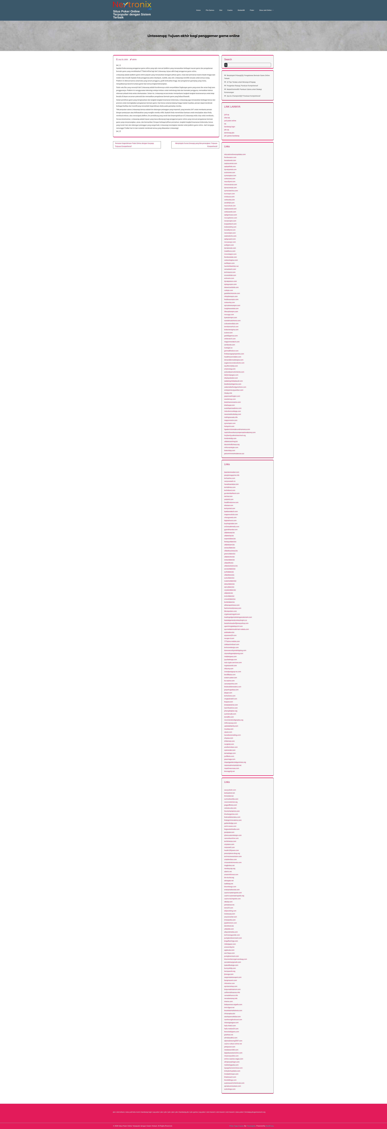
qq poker (156, 1112)
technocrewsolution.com (233, 856)
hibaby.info (228, 393)
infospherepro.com (231, 296)
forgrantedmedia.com (231, 829)
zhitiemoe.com (229, 741)
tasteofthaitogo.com (231, 965)
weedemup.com (230, 399)
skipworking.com (230, 911)
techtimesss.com (230, 841)
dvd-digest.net (229, 1007)
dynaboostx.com (230, 248)
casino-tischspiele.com (232, 899)
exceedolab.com (230, 275)
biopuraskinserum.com (232, 989)
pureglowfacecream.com (233, 938)
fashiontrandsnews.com (232, 608)
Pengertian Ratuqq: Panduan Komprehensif (242, 86)
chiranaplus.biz (229, 1013)
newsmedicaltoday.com (232, 414)
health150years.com (231, 850)
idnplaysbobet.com (231, 378)
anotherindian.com (231, 747)
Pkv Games (210, 10)
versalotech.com (230, 269)
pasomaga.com (229, 759)
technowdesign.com (231, 647)
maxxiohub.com (230, 206)
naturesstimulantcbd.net (232, 765)
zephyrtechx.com (230, 236)
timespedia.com (230, 920)
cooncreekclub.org (230, 802)
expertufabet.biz (230, 538)
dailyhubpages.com (231, 375)
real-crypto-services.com (233, 662)
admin (134, 59)
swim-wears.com (230, 826)
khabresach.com (230, 1077)
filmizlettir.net (229, 796)
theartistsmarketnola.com (233, 1010)
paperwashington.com (232, 396)
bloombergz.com (230, 886)
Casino (230, 10)
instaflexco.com (229, 251)
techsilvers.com (229, 696)
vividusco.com (229, 197)
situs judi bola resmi (133, 1112)
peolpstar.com (229, 832)
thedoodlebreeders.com (232, 687)
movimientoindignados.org (233, 720)
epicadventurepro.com (232, 305)
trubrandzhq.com (230, 227)
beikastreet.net (229, 793)
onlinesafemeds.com (231, 526)
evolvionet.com (229, 172)
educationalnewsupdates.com (235, 154)
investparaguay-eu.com (232, 671)
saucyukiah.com (230, 790)
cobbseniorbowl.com (231, 644)
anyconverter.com (230, 917)
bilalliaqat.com (229, 405)
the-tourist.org (229, 877)
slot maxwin (211, 1112)
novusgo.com (229, 314)
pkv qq (226, 130)
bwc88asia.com (229, 674)
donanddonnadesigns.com (233, 360)
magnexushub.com (231, 514)
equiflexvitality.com (231, 366)
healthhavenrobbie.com (232, 357)
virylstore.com (229, 844)
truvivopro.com (229, 193)
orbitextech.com (230, 339)
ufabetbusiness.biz (231, 551)
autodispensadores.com (232, 408)
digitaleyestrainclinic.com (233, 1053)
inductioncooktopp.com (232, 411)
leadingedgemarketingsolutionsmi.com (238, 617)
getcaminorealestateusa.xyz (234, 453)
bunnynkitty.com (230, 968)
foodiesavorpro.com (231, 299)
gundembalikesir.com (231, 493)
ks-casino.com (229, 680)
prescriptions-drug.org (232, 853)
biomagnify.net (229, 771)
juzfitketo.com (229, 756)
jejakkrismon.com (230, 923)
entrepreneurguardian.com (233, 390)
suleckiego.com (229, 1089)
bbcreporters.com (230, 611)
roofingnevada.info (231, 417)
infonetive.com (229, 983)
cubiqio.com (228, 290)
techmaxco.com (229, 272)
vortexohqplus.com (231, 260)
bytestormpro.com (230, 317)
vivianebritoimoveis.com (232, 862)
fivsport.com (228, 702)
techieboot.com (229, 490)
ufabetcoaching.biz (231, 441)
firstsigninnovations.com (232, 820)
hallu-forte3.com (230, 1025)
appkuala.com (229, 950)
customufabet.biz (230, 581)
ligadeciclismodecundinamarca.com (237, 429)
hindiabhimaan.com (231, 1074)
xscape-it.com (229, 638)
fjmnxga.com (228, 974)
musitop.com (228, 729)
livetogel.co (228, 348)
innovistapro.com (230, 254)
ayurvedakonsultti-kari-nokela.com (236, 629)
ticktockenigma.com (231, 329)
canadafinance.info (231, 995)
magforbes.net (229, 865)
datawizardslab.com (231, 287)
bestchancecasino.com (232, 402)
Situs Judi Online (265, 10)
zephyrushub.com (230, 163)
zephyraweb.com (230, 209)
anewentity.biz (229, 947)
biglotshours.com (230, 520)
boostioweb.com (230, 160)
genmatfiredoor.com (231, 351)
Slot (220, 10)
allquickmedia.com (231, 932)
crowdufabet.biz (230, 599)
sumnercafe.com (230, 714)
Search (228, 59)
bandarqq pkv (184, 1112)
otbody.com (228, 902)
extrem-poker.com (230, 677)
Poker (252, 10)
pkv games (194, 1112)
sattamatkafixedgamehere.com (235, 387)
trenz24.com (228, 908)
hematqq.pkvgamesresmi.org (255, 1112)
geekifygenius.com (231, 336)
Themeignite (251, 1126)
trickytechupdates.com (232, 1071)
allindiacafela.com (230, 1038)
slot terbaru (121, 1112)
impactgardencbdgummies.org (235, 762)
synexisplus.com (230, 175)
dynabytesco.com (230, 281)
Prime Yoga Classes (236, 1126)
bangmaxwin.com (230, 980)
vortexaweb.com (230, 212)
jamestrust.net (229, 905)
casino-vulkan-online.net (233, 1044)
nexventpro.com (230, 233)
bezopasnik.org (229, 971)
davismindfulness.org (231, 444)
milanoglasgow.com (231, 1022)
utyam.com (228, 732)
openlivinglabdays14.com (233, 626)
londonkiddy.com (230, 438)
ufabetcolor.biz (229, 557)
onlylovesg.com (229, 369)
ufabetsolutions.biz (231, 566)
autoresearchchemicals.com (234, 1083)
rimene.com (228, 1001)
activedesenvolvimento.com (234, 372)
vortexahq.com (229, 200)
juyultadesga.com (230, 659)
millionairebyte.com (231, 447)
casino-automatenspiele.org (234, 896)
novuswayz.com (230, 242)
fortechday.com (229, 450)
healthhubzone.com (231, 502)
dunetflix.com (229, 717)
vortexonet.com (229, 178)
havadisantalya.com (231, 484)
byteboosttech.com (231, 511)
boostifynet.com (229, 230)
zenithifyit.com (229, 203)
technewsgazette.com (232, 935)
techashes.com (229, 478)
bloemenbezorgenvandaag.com (235, 959)
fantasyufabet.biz (230, 541)
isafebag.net (228, 883)
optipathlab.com (230, 166)
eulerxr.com (228, 332)
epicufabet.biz (229, 587)
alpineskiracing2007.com (233, 1041)
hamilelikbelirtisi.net (231, 266)
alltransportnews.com (231, 605)
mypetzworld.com (230, 665)
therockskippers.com (231, 1032)
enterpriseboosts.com (232, 889)
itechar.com (228, 496)
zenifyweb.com (229, 345)
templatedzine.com (231, 705)
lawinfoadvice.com (231, 708)
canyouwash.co (229, 481)
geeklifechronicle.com (232, 293)
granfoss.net (228, 1035)
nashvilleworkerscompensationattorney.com (239, 432)
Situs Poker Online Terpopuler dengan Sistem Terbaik (132, 14)
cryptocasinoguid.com (232, 614)
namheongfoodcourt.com (233, 1019)
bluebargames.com (231, 814)
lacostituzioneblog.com (232, 735)
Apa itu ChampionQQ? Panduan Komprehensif (243, 96)
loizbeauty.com (229, 914)
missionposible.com (231, 1056)
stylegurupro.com (230, 284)
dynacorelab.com (230, 187)
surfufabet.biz (229, 572)
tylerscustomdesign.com (232, 835)
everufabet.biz (229, 596)
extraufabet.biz (229, 560)
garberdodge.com (230, 823)
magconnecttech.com (231, 342)
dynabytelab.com (230, 169)
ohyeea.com (228, 738)
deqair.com (228, 693)
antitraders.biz (229, 632)
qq (225, 123)
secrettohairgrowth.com (232, 962)
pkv (114, 1112)
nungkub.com (229, 744)
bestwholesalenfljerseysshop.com (236, 623)
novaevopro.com (230, 221)
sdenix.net (228, 871)
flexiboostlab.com (230, 257)
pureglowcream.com (231, 956)
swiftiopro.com (229, 263)
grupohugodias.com (231, 690)
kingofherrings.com (231, 941)
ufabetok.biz (228, 593)
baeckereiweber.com (231, 472)
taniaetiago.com (230, 753)
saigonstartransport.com (232, 977)
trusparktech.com (230, 224)
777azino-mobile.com (232, 641)
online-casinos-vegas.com (233, 1059)
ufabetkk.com (229, 929)
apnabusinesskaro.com (232, 1086)
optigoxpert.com (230, 239)
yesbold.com (228, 499)
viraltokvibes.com (230, 859)
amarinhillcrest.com (231, 874)
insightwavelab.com (231, 308)
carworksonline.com (231, 838)
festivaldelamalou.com (232, 817)
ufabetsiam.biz (229, 545)
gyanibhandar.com (230, 529)
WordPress (270, 1126)
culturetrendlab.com (231, 323)
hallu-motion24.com (231, 1028)
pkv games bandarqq (231, 136)
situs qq (227, 117)
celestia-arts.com (230, 808)
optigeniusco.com (230, 215)
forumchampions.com (232, 811)
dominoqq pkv (229, 133)
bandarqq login (229, 127)
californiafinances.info (232, 992)
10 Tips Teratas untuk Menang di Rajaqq (241, 82)
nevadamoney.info (230, 998)
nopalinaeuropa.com (231, 768)
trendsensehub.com (231, 326)
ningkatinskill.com (230, 699)
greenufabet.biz (229, 554)
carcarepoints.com (230, 684)
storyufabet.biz (229, 584)
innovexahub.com (230, 184)
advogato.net (229, 880)
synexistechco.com (231, 190)
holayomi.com (229, 426)
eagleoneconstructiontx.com (234, 363)
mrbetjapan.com (230, 944)
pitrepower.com (229, 1047)
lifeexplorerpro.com (231, 311)
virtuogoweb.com (230, 517)
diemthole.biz (229, 926)
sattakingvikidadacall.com (233, 381)
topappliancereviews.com (233, 1068)
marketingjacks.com (231, 1065)
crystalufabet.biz (230, 590)
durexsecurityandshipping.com (235, 650)
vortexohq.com (229, 302)
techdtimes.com (229, 487)
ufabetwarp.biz (229, 532)
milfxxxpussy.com (230, 723)
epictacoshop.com (230, 986)
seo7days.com (229, 953)
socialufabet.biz (229, 569)
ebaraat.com (228, 505)
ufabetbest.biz (229, 575)
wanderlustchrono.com (232, 320)
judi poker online (230, 120)
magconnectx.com (230, 420)
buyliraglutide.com (230, 523)
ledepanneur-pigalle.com (233, 1004)
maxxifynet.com (229, 181)
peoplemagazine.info (231, 475)
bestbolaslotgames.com (232, 384)
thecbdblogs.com (230, 1080)
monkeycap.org (229, 868)
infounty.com (228, 668)
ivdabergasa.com (230, 656)
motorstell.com (229, 847)
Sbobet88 (241, 10)
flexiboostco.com (230, 157)
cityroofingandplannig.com (233, 653)
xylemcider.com (229, 750)
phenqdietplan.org (230, 711)
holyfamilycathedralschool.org (235, 435)
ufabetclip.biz (229, 535)
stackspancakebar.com (232, 1016)
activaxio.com (229, 278)
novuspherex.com (230, 218)
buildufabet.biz (229, 602)
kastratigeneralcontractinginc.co (235, 620)
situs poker (239, 1112)
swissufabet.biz (229, 548)
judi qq (226, 114)
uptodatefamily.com (231, 726)
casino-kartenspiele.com (233, 893)
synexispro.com (229, 423)
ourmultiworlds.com (231, 799)
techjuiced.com (229, 508)
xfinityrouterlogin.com (231, 1062)
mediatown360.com (231, 1050)
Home (198, 10)
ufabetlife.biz (228, 563)
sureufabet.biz (229, 578)
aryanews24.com (230, 635)
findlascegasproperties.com (234, 354)
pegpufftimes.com (230, 805)
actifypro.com (229, 245)
